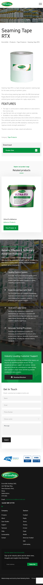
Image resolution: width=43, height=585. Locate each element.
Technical (4, 528)
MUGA (25, 534)
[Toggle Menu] (40, 4)
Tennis (25, 521)
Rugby (25, 518)
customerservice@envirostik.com (15, 499)
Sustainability (5, 534)
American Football (28, 538)
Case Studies (5, 521)
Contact (4, 538)
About (3, 518)
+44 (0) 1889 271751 (8, 503)
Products (4, 515)
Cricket (25, 528)
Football (25, 515)
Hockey (25, 525)
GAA (24, 541)
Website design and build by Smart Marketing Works (16, 578)
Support (4, 525)
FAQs (3, 531)
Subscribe (32, 564)
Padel (24, 531)
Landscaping (26, 544)
